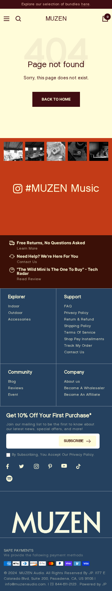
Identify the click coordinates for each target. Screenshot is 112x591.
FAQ (68, 306)
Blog (12, 381)
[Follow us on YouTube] (64, 466)
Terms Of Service (80, 332)
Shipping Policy (77, 326)
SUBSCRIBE (73, 441)
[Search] (18, 19)
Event (13, 394)
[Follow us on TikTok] (78, 466)
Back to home (56, 99)
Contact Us (74, 352)
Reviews (15, 388)
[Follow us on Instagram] (36, 466)
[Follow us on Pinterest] (50, 466)
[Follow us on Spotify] (9, 478)
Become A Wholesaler (84, 388)
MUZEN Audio (31, 573)
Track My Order (78, 345)
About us (72, 381)
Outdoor (15, 313)
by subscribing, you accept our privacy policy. (53, 454)
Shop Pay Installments (84, 339)
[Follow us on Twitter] (21, 466)
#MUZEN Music (62, 189)
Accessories (19, 319)
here (85, 4)
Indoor (13, 306)
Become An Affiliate (82, 394)
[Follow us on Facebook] (7, 466)
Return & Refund (79, 319)
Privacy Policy (76, 313)
